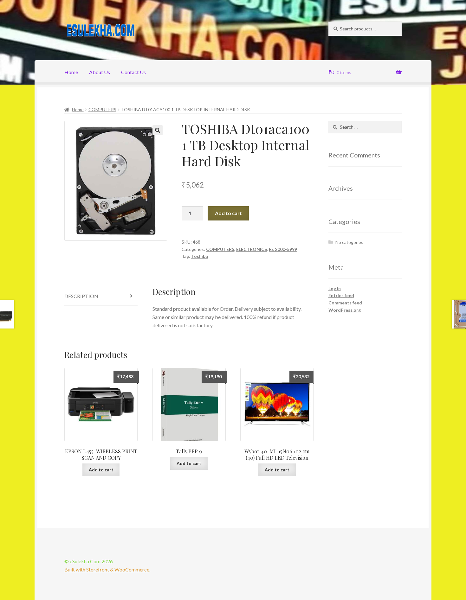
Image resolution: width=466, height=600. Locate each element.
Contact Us (133, 72)
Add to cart (228, 213)
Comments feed (345, 302)
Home (71, 72)
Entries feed (341, 295)
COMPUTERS (102, 109)
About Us (99, 72)
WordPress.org (344, 310)
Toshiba (199, 256)
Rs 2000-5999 (283, 249)
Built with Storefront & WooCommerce (106, 569)
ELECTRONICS (251, 249)
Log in (334, 288)
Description (81, 296)
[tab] (101, 296)
